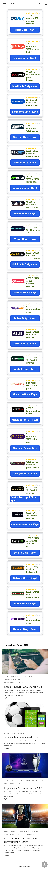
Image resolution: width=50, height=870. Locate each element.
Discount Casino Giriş (24, 448)
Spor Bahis (23, 733)
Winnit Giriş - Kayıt (25, 239)
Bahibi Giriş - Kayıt (25, 213)
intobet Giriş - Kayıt (25, 369)
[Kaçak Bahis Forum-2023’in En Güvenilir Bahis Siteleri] (25, 816)
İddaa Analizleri (23, 780)
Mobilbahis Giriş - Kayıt (25, 264)
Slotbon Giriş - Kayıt (25, 292)
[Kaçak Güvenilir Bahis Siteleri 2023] (25, 661)
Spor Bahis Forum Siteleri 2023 (21, 737)
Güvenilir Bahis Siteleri (14, 679)
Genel (31, 676)
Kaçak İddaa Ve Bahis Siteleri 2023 (23, 788)
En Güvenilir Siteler (19, 676)
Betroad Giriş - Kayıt (25, 578)
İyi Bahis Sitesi (22, 831)
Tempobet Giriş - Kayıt (25, 111)
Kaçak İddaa (31, 834)
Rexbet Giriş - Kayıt (25, 162)
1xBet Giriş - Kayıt (25, 29)
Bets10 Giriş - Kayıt (25, 552)
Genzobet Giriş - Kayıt (25, 419)
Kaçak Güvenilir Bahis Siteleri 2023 (23, 687)
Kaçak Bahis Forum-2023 (14, 682)
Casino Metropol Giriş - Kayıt (24, 499)
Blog (6, 676)
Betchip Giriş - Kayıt (25, 629)
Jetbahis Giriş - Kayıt (25, 188)
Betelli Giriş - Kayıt (25, 603)
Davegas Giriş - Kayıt (25, 473)
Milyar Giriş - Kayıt (25, 318)
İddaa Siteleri (37, 780)
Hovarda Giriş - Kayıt (25, 394)
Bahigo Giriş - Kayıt (25, 58)
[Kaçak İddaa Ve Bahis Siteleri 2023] (25, 765)
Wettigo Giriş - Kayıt (25, 137)
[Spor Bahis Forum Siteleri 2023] (25, 714)
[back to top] (45, 864)
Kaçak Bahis (35, 831)
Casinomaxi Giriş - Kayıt (25, 524)
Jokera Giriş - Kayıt (25, 343)
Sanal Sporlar (10, 733)
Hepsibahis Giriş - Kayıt (25, 86)
